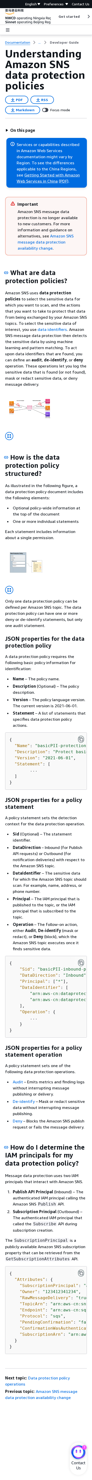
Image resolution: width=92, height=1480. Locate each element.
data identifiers (52, 329)
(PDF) (63, 181)
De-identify (24, 1101)
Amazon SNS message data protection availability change (46, 242)
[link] (64, 42)
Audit (18, 1081)
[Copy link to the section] (6, 272)
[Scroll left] (55, 16)
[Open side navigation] (7, 30)
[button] (20, 130)
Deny (17, 1120)
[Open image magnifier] (9, 436)
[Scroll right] (88, 16)
